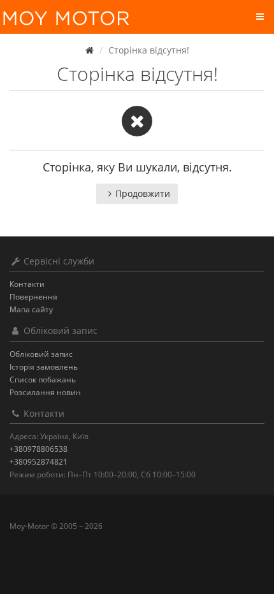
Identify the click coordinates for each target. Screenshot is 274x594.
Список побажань (43, 379)
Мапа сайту (31, 309)
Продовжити (142, 193)
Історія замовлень (44, 366)
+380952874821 (39, 461)
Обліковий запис (41, 354)
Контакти (27, 284)
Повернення (33, 296)
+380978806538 (39, 449)
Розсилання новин (45, 392)
